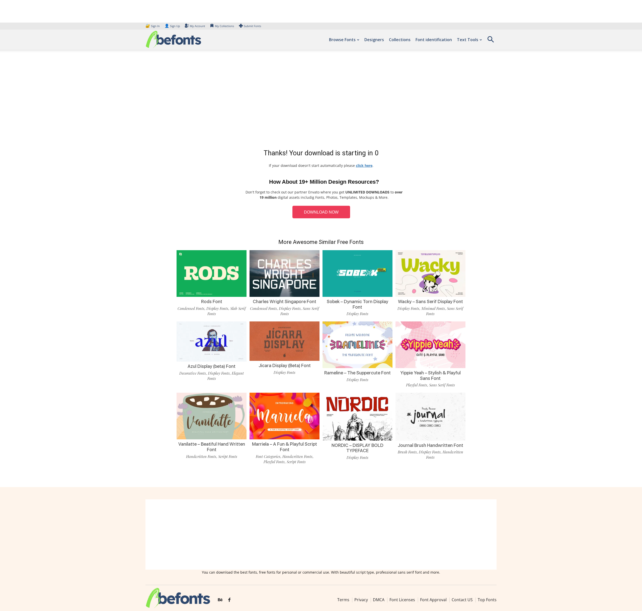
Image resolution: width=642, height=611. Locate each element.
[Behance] (220, 600)
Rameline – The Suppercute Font (357, 372)
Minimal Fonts (433, 308)
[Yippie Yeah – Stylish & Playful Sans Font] (430, 344)
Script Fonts (227, 456)
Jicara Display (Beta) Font (285, 365)
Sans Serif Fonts (442, 384)
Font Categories (268, 456)
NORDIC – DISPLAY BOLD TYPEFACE (357, 448)
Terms (343, 599)
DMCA (378, 599)
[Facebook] (229, 600)
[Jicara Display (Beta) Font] (284, 340)
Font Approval (433, 599)
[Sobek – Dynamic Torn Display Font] (357, 273)
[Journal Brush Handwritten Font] (430, 416)
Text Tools (467, 39)
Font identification (434, 39)
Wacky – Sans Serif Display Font (430, 301)
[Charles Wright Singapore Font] (284, 273)
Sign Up (172, 26)
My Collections (224, 26)
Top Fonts (487, 599)
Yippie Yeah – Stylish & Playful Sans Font (430, 375)
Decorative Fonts (192, 373)
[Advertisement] (321, 100)
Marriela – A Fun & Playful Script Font (284, 446)
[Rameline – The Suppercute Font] (357, 344)
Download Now (321, 212)
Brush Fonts (407, 451)
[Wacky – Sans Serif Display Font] (430, 273)
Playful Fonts (416, 384)
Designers (374, 39)
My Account (197, 26)
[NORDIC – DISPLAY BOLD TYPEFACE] (357, 416)
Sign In (152, 26)
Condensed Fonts (191, 308)
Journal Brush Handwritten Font (430, 445)
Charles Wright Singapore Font (284, 301)
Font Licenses (402, 599)
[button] (491, 41)
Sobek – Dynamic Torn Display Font (357, 304)
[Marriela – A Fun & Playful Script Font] (284, 415)
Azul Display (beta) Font (211, 366)
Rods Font (211, 301)
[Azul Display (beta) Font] (212, 341)
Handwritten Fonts (201, 456)
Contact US (462, 599)
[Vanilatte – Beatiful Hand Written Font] (212, 415)
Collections (400, 39)
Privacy (361, 599)
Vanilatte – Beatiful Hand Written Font (211, 446)
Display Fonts (217, 308)
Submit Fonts (252, 26)
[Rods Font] (212, 273)
